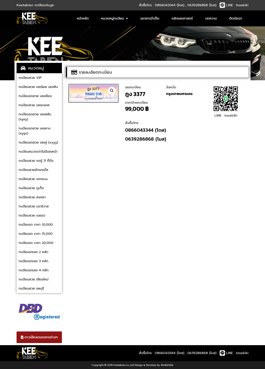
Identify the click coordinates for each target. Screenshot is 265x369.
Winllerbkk (167, 365)
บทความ (211, 18)
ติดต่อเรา (235, 18)
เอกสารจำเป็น (149, 18)
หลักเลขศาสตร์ (182, 18)
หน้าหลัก (83, 18)
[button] (112, 90)
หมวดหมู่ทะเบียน (112, 18)
